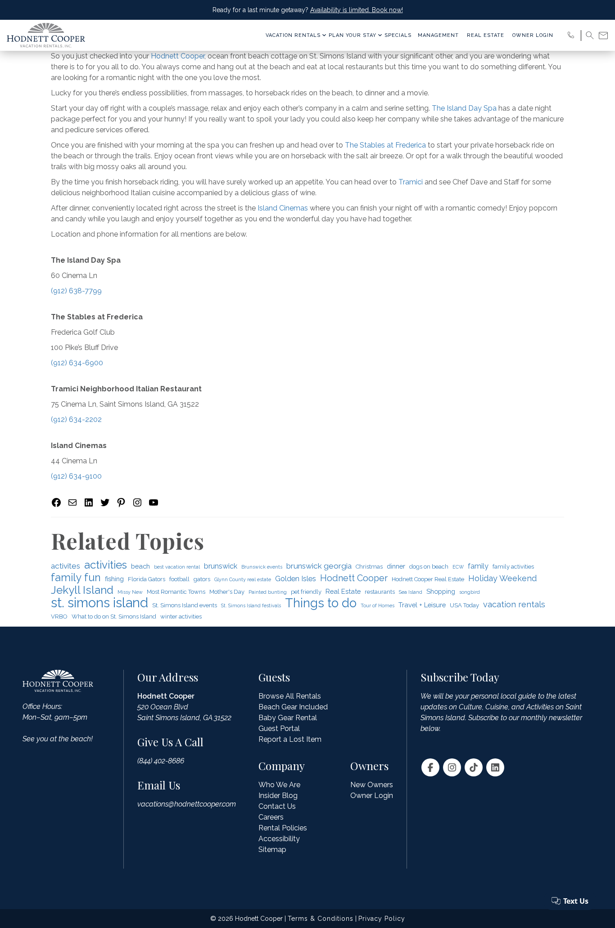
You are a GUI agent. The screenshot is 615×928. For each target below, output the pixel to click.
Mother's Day (226, 591)
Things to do (321, 602)
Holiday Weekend (502, 578)
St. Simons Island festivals (251, 605)
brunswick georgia (319, 565)
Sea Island (410, 592)
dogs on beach (428, 566)
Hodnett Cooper (177, 56)
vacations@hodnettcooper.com (186, 804)
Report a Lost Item (289, 739)
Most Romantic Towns (176, 591)
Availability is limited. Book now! (356, 9)
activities (105, 565)
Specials (398, 35)
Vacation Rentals (293, 35)
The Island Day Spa (464, 108)
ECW (458, 566)
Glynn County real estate (242, 579)
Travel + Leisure (422, 605)
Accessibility (279, 838)
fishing (114, 579)
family (478, 566)
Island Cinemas (283, 208)
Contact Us (277, 806)
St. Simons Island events (184, 605)
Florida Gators (146, 579)
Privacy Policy (381, 918)
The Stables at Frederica (385, 145)
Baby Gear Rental (287, 717)
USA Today (464, 605)
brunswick (220, 566)
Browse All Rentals (289, 696)
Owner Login (532, 35)
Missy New (130, 592)
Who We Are (279, 784)
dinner (396, 566)
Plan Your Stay (352, 35)
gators (202, 579)
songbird (469, 592)
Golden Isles (295, 578)
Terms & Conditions (320, 918)
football (179, 579)
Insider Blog (278, 795)
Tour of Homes (377, 605)
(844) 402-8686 (160, 761)
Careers (271, 817)
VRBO (59, 616)
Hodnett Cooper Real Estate (428, 579)
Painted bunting (268, 592)
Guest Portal (279, 728)
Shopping (440, 591)
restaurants (380, 591)
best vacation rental (177, 566)
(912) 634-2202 (76, 419)
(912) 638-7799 (76, 291)
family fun (76, 577)
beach (140, 566)
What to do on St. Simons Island (114, 616)
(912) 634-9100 (76, 476)
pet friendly (306, 591)
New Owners (371, 784)
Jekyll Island (82, 590)
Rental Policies (282, 828)
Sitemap (272, 849)
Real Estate (485, 35)
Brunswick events (261, 566)
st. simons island (99, 602)
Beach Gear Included (293, 707)
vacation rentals (514, 604)
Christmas (369, 566)
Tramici (410, 182)
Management (438, 35)
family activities (513, 566)
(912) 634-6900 (77, 363)
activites (65, 565)
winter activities (181, 616)
